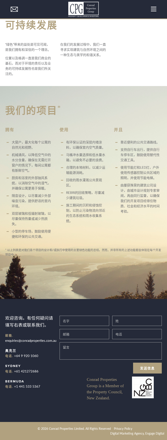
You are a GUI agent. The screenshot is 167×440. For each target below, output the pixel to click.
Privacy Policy (123, 429)
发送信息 (147, 368)
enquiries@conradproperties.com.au (30, 340)
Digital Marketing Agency (127, 433)
